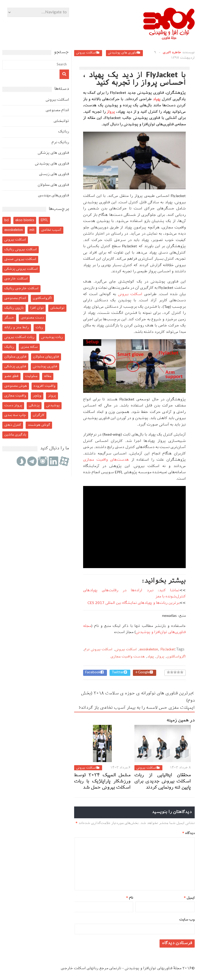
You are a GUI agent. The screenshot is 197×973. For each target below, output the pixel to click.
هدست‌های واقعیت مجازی (106, 460)
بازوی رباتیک (14, 308)
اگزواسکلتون (176, 657)
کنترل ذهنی (12, 425)
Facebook (93, 672)
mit (31, 230)
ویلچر (37, 396)
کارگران (38, 415)
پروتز (52, 396)
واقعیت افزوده (44, 386)
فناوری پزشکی (15, 366)
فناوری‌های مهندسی (53, 195)
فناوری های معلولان (53, 185)
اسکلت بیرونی (86, 53)
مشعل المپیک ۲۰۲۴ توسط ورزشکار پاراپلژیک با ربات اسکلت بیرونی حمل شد (102, 782)
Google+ (142, 672)
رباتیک (63, 131)
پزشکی (34, 405)
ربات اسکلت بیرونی (19, 337)
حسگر (9, 318)
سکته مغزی (29, 347)
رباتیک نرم (60, 142)
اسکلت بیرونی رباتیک (20, 249)
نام (129, 898)
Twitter (118, 672)
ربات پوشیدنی (52, 337)
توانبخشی (61, 121)
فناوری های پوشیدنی (122, 53)
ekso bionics (24, 220)
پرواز (111, 112)
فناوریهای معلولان (46, 357)
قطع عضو (11, 376)
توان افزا (37, 308)
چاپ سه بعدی (15, 415)
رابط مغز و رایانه (16, 327)
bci (6, 220)
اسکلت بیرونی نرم (98, 649)
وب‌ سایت (187, 920)
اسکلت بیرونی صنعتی (20, 259)
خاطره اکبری (172, 53)
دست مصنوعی (32, 318)
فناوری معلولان (15, 357)
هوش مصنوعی (15, 386)
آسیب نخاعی (51, 230)
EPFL (44, 220)
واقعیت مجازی (15, 396)
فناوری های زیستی (54, 174)
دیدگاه (188, 833)
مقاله (47, 376)
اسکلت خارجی (16, 279)
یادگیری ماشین (15, 435)
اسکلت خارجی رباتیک (21, 288)
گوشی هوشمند (39, 425)
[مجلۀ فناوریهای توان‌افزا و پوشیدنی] (169, 38)
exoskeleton (149, 649)
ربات (39, 327)
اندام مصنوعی (57, 110)
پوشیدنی (53, 405)
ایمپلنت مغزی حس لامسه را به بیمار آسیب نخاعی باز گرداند (138, 708)
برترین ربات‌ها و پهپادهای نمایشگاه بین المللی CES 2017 (133, 603)
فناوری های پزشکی (53, 153)
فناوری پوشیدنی (45, 366)
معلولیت (31, 376)
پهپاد (157, 99)
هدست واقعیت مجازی (128, 657)
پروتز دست (13, 405)
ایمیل (189, 898)
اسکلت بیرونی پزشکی (21, 269)
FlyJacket (168, 649)
